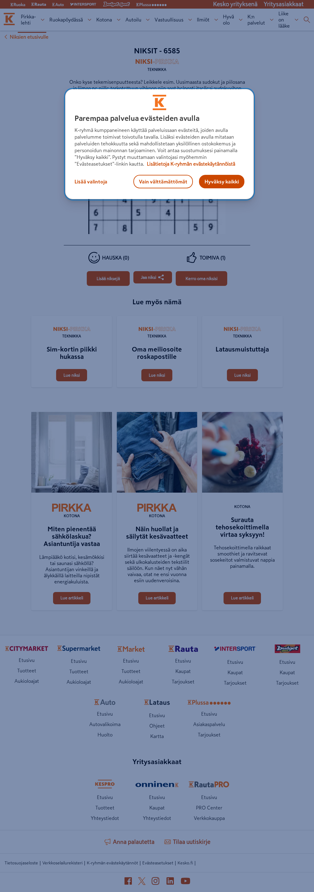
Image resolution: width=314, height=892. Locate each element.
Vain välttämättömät (163, 181)
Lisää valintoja (91, 181)
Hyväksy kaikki (222, 181)
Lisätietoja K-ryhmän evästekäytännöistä (190, 163)
